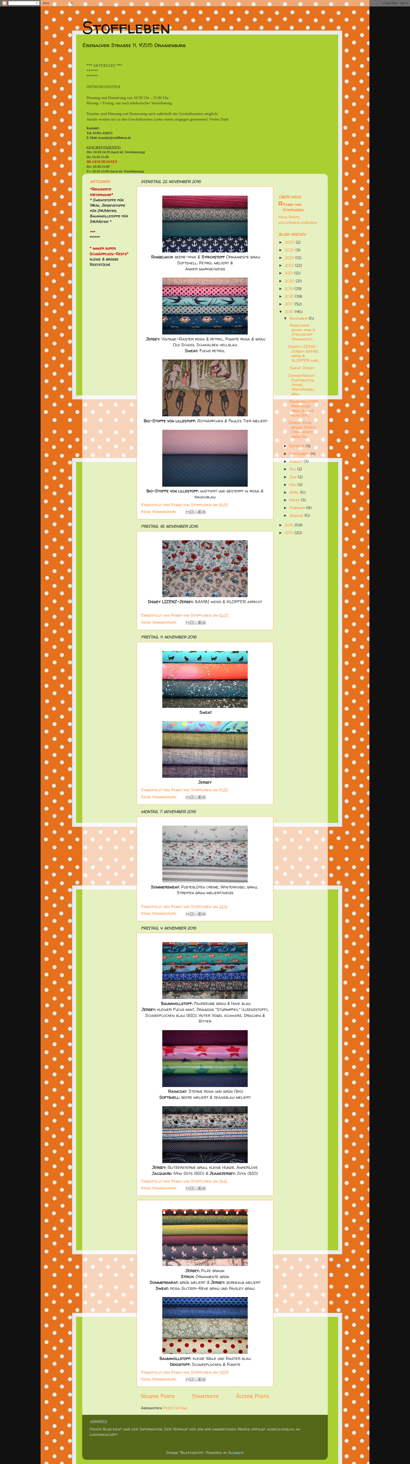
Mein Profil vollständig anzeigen (298, 219)
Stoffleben (126, 27)
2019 (289, 288)
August (296, 461)
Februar (297, 507)
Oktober (297, 446)
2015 (290, 525)
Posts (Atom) (175, 1408)
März (295, 500)
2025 (290, 250)
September (299, 453)
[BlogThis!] (192, 512)
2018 (290, 296)
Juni (293, 477)
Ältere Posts (252, 1396)
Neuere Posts (158, 1396)
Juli (293, 469)
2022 (290, 265)
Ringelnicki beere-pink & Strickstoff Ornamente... (301, 332)
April (294, 492)
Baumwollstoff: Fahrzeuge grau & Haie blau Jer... (303, 408)
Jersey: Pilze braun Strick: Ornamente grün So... (302, 429)
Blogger (235, 1452)
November (299, 318)
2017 (289, 304)
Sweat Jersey (301, 368)
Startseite (205, 1396)
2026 (290, 242)
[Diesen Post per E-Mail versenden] (188, 512)
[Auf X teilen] (196, 512)
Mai (293, 484)
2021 (289, 273)
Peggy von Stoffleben (293, 207)
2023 (290, 257)
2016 (290, 311)
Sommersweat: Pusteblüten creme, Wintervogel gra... (301, 384)
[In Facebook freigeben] (200, 512)
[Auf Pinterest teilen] (204, 512)
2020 (290, 281)
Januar (297, 515)
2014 (289, 532)
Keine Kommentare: (159, 511)
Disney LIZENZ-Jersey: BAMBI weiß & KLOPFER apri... (304, 353)
